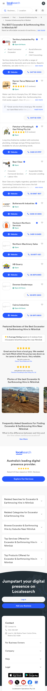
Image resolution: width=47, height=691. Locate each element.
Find (14, 17)
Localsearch (5, 17)
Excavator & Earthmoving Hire (28, 17)
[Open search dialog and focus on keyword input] (4, 10)
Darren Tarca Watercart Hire (23, 361)
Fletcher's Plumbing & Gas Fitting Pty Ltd (23, 372)
